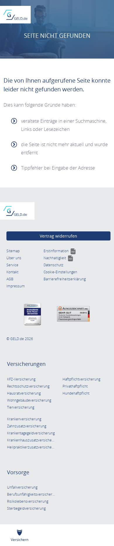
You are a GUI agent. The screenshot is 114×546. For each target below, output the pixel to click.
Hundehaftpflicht (76, 393)
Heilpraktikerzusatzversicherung (33, 447)
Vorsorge (18, 472)
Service (12, 264)
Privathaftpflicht (75, 386)
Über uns (13, 257)
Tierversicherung (20, 407)
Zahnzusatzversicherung (26, 426)
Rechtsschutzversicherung (28, 386)
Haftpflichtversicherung (81, 379)
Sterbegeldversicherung (26, 508)
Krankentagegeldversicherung (31, 433)
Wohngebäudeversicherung (29, 400)
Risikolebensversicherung (27, 501)
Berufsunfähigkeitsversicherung (32, 494)
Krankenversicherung (24, 419)
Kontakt (12, 271)
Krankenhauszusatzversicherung (33, 440)
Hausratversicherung (24, 393)
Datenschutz (53, 264)
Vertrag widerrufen (58, 236)
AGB (9, 279)
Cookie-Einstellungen (60, 271)
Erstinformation (60, 250)
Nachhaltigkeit (58, 257)
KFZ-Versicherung (21, 379)
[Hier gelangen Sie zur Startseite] (15, 14)
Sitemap (13, 250)
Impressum (15, 286)
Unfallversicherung (22, 487)
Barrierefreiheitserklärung (65, 279)
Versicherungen (26, 363)
